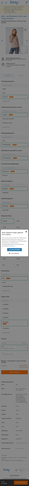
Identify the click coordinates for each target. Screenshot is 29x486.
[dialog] (14, 243)
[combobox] (26, 231)
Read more (12, 246)
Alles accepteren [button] (14, 249)
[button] (14, 253)
